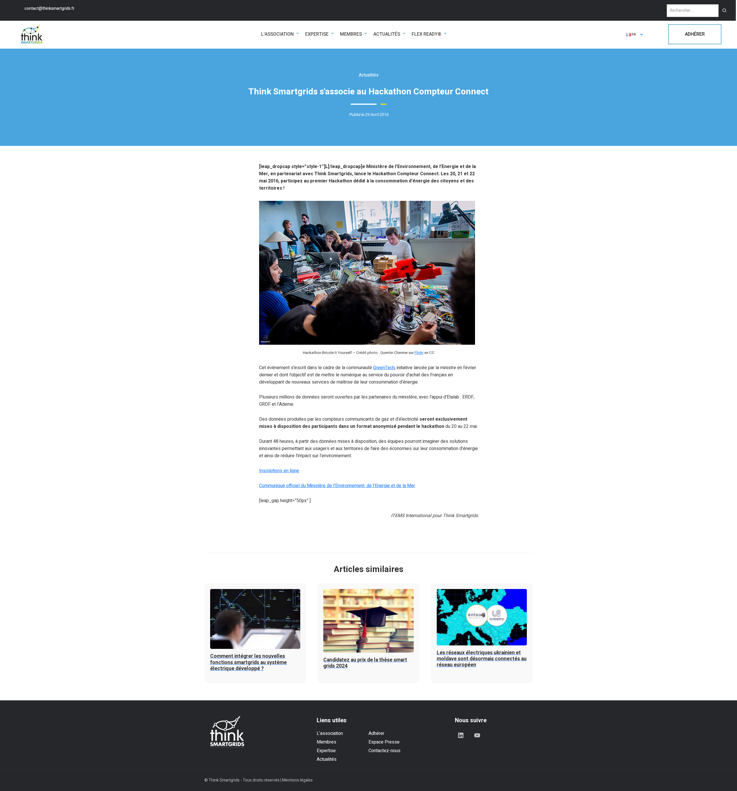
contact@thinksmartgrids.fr (49, 8)
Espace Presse (384, 742)
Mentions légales (297, 780)
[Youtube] (477, 735)
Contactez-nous (384, 750)
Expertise (326, 750)
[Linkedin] (461, 735)
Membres (326, 742)
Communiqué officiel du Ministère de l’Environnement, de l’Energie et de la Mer (337, 485)
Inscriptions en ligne (279, 470)
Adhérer (376, 733)
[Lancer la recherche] (724, 10)
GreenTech (384, 367)
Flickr (419, 353)
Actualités (327, 759)
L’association (330, 733)
